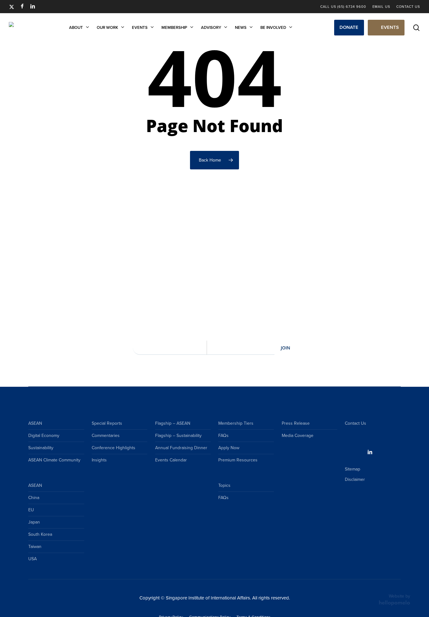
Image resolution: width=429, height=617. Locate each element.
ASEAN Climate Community (54, 460)
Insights (99, 460)
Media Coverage (297, 435)
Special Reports (107, 423)
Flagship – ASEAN (172, 423)
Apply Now (228, 447)
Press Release (296, 423)
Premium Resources (238, 460)
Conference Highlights (113, 447)
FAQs (223, 435)
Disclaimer (355, 479)
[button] (349, 27)
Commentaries (106, 435)
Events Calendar (171, 460)
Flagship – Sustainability (178, 435)
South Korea (40, 534)
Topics (224, 485)
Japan (34, 522)
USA (32, 559)
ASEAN (35, 423)
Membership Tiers (235, 423)
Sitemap (352, 469)
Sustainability (40, 447)
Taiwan (34, 546)
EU (31, 510)
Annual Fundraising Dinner (181, 447)
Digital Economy (43, 435)
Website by (399, 596)
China (33, 497)
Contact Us (355, 423)
